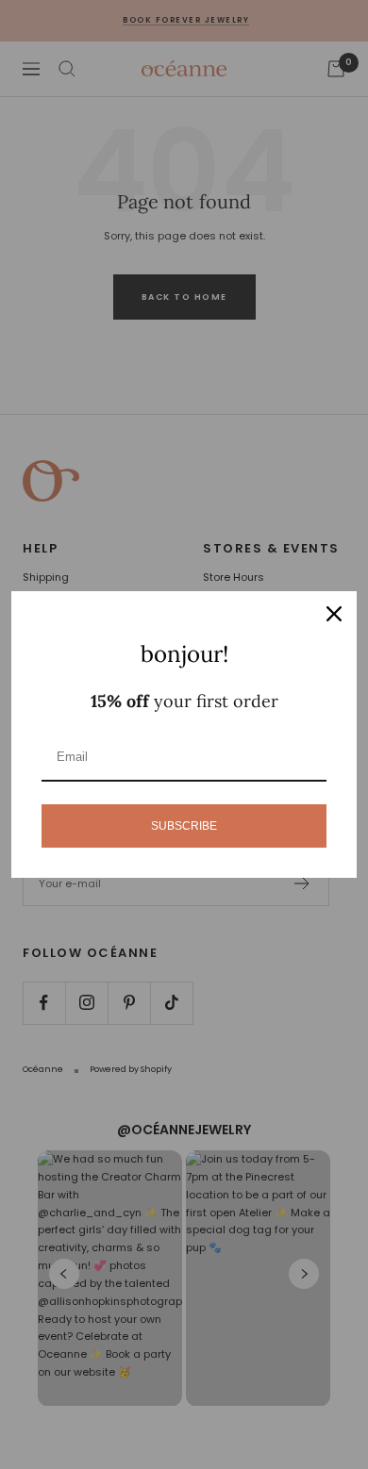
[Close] (334, 613)
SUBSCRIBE (184, 826)
